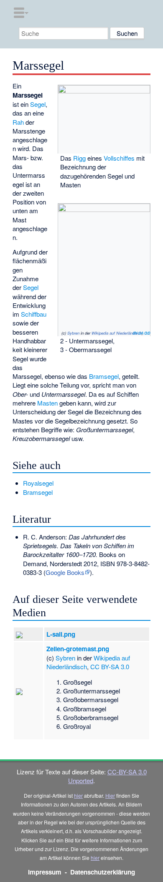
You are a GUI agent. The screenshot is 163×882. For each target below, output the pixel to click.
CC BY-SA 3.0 (141, 333)
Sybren (73, 333)
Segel (38, 104)
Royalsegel (38, 483)
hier (78, 795)
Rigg (79, 158)
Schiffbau (33, 314)
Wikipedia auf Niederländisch (117, 333)
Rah (18, 122)
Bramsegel (104, 376)
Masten (47, 402)
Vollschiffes (119, 158)
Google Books (65, 572)
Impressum (44, 872)
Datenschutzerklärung (102, 872)
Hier (110, 795)
